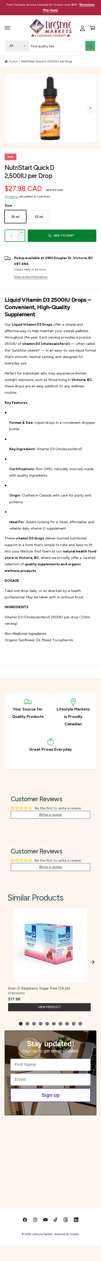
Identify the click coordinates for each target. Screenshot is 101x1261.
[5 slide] (47, 1024)
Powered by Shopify (66, 1234)
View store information (31, 277)
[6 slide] (54, 1024)
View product (49, 1007)
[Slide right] (90, 108)
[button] (7, 28)
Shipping (11, 196)
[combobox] (63, 46)
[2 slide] (27, 1024)
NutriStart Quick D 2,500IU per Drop (46, 61)
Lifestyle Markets (42, 1234)
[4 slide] (40, 1024)
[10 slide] (80, 1024)
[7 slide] (60, 1024)
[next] (92, 962)
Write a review (50, 814)
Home (13, 61)
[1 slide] (21, 1024)
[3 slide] (34, 1024)
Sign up (51, 1095)
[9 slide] (74, 1024)
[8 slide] (67, 1024)
